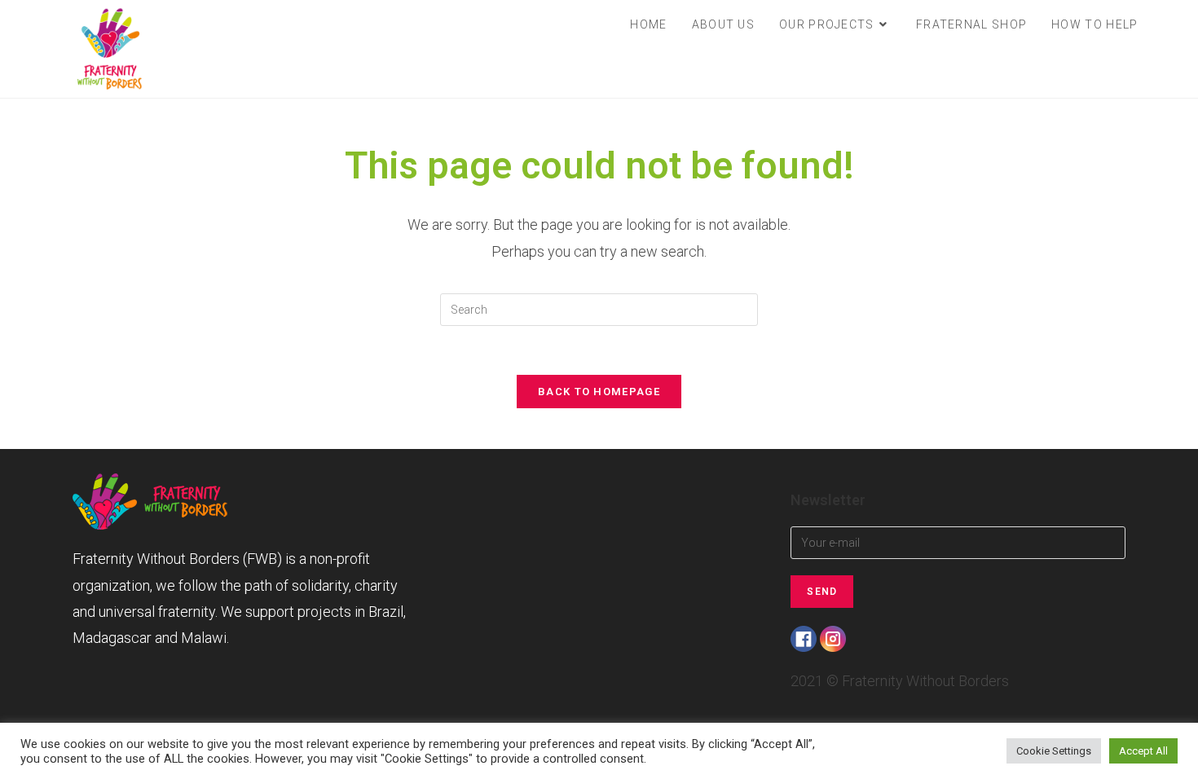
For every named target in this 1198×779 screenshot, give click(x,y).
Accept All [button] (1143, 751)
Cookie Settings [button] (1053, 751)
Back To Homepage (599, 391)
